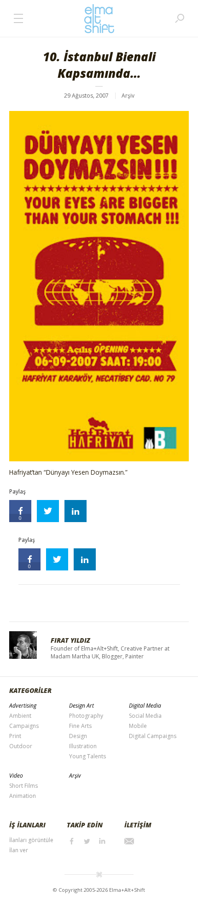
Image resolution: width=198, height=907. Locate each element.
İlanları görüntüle (31, 840)
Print (15, 736)
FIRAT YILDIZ (70, 640)
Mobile (138, 726)
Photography (86, 716)
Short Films (23, 786)
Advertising (22, 705)
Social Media (145, 716)
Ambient (20, 716)
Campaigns (24, 726)
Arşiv (128, 95)
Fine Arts (80, 726)
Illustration (83, 746)
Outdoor (20, 746)
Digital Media (145, 705)
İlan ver (18, 850)
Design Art (81, 705)
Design (78, 736)
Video (16, 775)
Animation (22, 796)
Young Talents (87, 756)
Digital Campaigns (152, 736)
